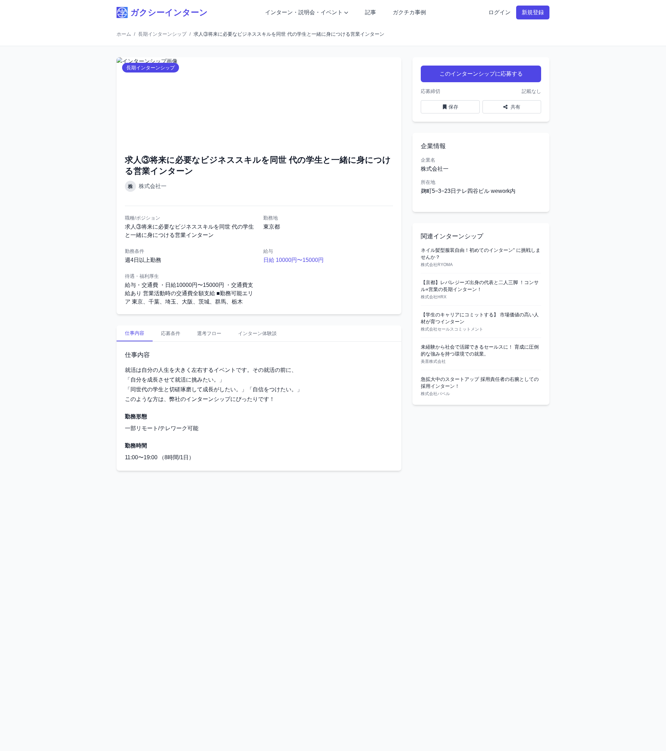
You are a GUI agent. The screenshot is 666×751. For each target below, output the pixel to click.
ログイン (499, 12)
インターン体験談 (257, 333)
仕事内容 (134, 333)
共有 (514, 107)
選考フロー (209, 333)
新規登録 (533, 12)
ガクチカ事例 (409, 12)
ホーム (124, 34)
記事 (370, 12)
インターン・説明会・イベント (304, 12)
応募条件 (170, 333)
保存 (453, 107)
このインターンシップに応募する (481, 74)
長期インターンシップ (162, 34)
